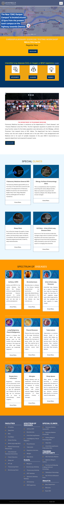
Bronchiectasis (32, 282)
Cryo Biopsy (11, 437)
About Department (50, 484)
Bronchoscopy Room (13, 470)
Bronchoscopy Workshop (33, 467)
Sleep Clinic (18, 228)
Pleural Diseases (32, 330)
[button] (5, 21)
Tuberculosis (50, 330)
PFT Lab (10, 463)
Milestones (48, 487)
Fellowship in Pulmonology (52, 472)
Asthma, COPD (13, 282)
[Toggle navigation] (61, 3)
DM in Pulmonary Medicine (51, 456)
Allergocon (29, 463)
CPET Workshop (31, 473)
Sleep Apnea (50, 376)
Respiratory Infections (32, 450)
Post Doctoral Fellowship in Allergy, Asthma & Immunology (50, 467)
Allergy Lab (11, 460)
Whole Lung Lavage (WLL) (14, 443)
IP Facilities (11, 427)
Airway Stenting (12, 440)
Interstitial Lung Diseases (33, 435)
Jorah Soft (52, 501)
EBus (9, 433)
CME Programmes (31, 485)
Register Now (32, 45)
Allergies (32, 376)
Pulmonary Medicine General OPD (18, 181)
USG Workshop (30, 482)
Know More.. (18, 202)
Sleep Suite (11, 430)
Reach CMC (48, 491)
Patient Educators (12, 457)
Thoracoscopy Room (13, 467)
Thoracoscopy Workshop (33, 470)
